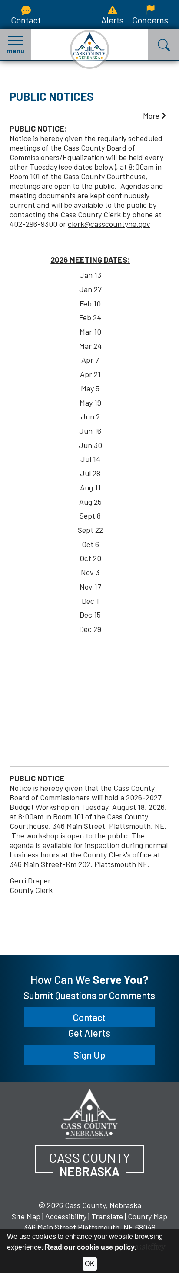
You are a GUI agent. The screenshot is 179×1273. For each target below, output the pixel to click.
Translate (107, 1216)
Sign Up (89, 1054)
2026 (55, 1205)
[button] (15, 44)
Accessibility (65, 1216)
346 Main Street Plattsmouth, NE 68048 (89, 1227)
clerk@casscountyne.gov (109, 224)
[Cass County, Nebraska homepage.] (89, 49)
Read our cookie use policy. (90, 1247)
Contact (26, 20)
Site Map (26, 1216)
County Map (147, 1216)
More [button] (152, 115)
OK (90, 1263)
